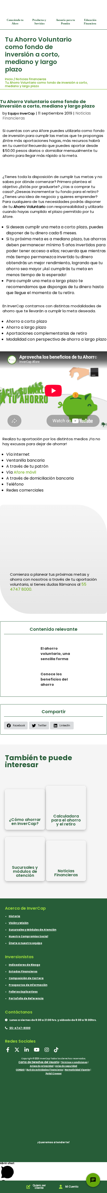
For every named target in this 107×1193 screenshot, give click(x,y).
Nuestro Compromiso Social (28, 936)
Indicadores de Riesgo (24, 965)
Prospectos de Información (28, 985)
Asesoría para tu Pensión (65, 21)
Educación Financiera (90, 21)
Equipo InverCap (21, 113)
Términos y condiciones (74, 1062)
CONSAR (20, 1069)
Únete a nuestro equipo (25, 943)
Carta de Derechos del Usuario (38, 1062)
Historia (14, 916)
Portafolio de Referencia (26, 998)
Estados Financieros (23, 971)
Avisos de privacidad (42, 1066)
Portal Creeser (54, 1073)
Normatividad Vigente (77, 1069)
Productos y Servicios (39, 21)
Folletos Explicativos (23, 992)
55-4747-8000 (19, 1028)
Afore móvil (25, 472)
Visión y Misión (18, 923)
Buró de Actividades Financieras (44, 1069)
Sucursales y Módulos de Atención (32, 930)
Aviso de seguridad (66, 1066)
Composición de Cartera (26, 978)
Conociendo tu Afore (15, 21)
